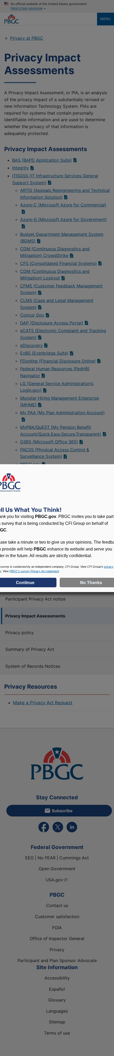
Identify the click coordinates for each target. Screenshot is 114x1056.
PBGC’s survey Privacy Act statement (34, 571)
